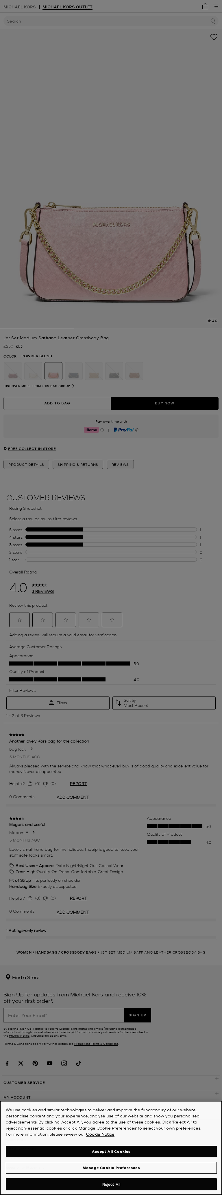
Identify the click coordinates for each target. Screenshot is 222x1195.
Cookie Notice (100, 1134)
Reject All (111, 1184)
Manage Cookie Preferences (111, 1167)
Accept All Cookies (111, 1151)
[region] (111, 1148)
